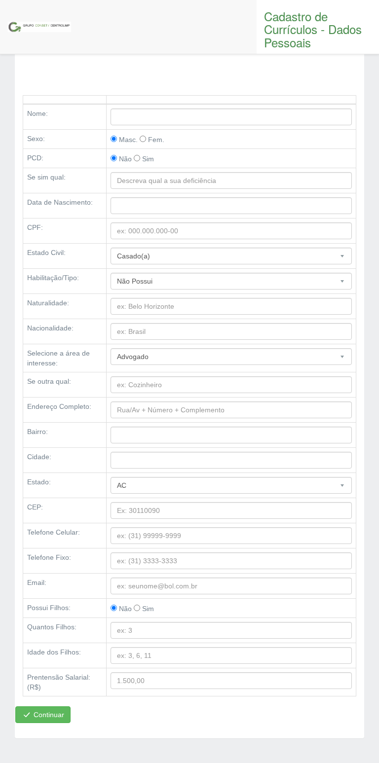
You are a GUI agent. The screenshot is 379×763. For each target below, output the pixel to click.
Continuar (48, 715)
